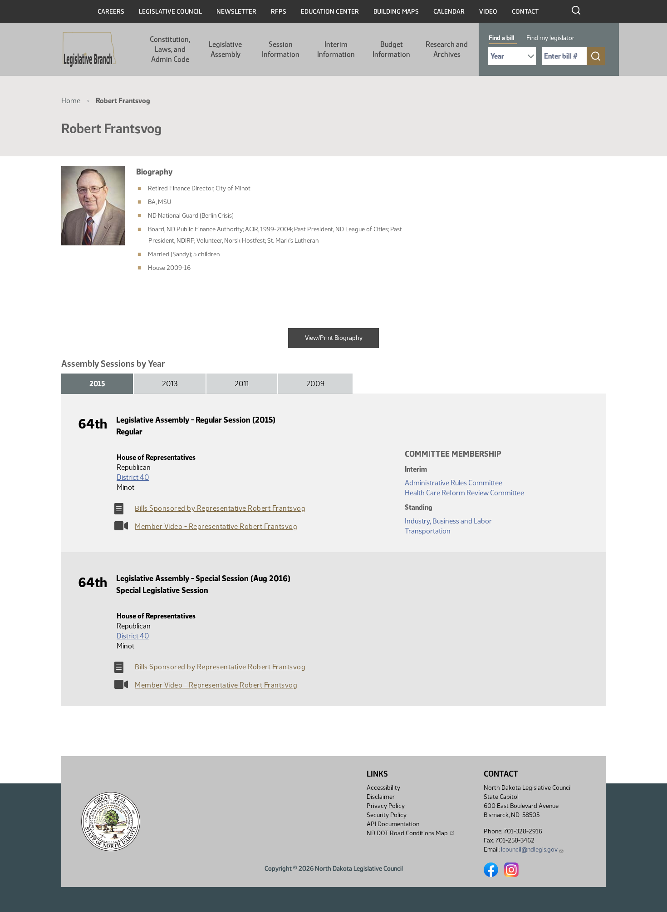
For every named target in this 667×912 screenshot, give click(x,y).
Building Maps (396, 11)
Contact (525, 11)
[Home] (89, 49)
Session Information (280, 49)
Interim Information (336, 49)
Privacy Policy (386, 806)
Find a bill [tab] (501, 38)
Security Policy (387, 815)
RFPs (278, 11)
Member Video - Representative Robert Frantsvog (216, 526)
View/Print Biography (334, 338)
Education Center (330, 11)
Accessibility (383, 788)
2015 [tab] (97, 383)
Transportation (428, 531)
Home (70, 100)
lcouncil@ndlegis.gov (529, 849)
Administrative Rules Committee (453, 482)
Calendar (449, 11)
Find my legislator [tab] (550, 38)
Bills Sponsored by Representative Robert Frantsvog (220, 508)
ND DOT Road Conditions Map (407, 833)
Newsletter (236, 11)
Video (488, 11)
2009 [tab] (315, 383)
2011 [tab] (242, 383)
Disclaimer (381, 797)
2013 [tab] (169, 383)
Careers (111, 11)
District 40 (133, 477)
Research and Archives (447, 49)
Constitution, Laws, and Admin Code (170, 49)
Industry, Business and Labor (448, 521)
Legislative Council (170, 11)
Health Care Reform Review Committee (464, 492)
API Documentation (393, 824)
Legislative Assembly (225, 49)
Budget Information (391, 49)
